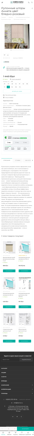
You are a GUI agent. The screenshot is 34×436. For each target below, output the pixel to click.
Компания (5, 385)
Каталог (4, 368)
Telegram (17, 416)
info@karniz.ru (18, 403)
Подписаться (26, 359)
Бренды (4, 381)
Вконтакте (13, 416)
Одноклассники (21, 416)
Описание (6, 160)
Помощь (4, 393)
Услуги (3, 376)
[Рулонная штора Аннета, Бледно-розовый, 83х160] (17, 36)
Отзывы (17, 160)
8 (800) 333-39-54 (11, 399)
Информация (6, 389)
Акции (3, 372)
